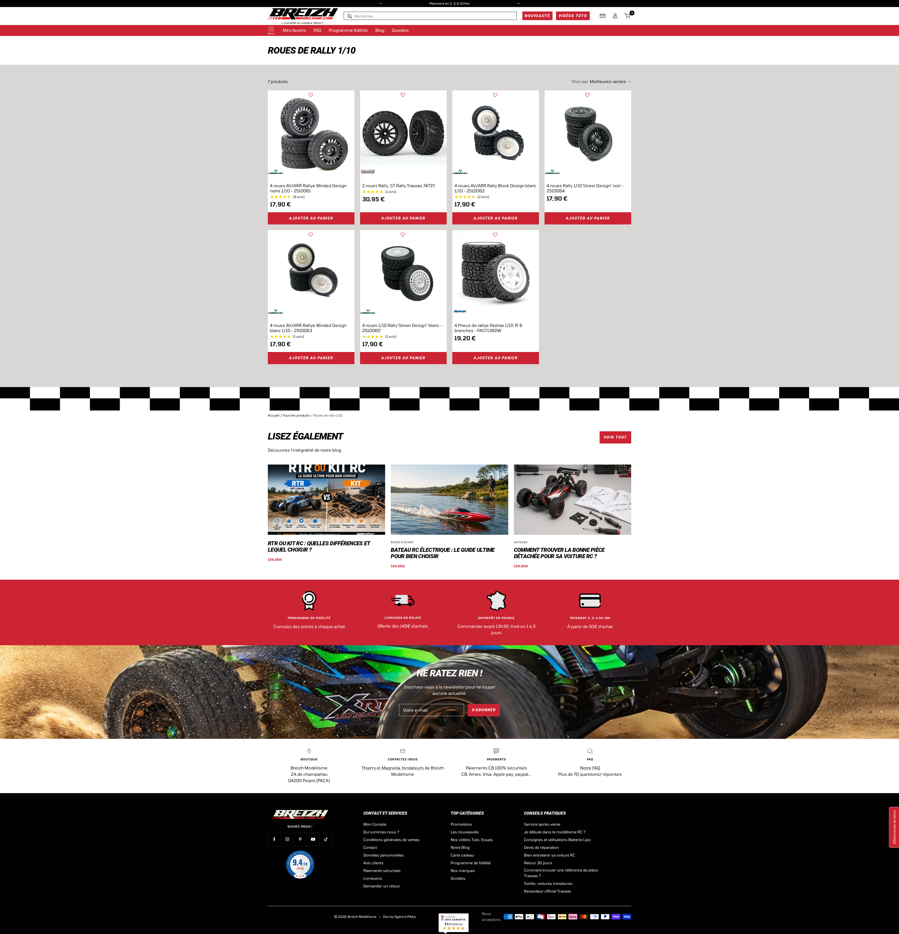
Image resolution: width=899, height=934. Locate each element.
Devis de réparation (541, 847)
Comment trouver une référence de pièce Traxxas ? (561, 873)
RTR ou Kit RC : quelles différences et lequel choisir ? (319, 546)
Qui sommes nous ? (381, 832)
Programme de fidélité (471, 863)
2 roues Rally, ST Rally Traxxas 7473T (398, 185)
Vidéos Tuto (573, 16)
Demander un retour (381, 886)
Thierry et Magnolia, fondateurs (392, 767)
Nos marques (463, 870)
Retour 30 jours (538, 863)
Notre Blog (460, 847)
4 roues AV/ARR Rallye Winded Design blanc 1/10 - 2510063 (308, 328)
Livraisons (372, 878)
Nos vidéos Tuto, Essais (472, 839)
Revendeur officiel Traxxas (547, 891)
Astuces (521, 542)
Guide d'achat (402, 542)
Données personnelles (383, 855)
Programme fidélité (348, 30)
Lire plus (275, 559)
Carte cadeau (462, 855)
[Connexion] (615, 16)
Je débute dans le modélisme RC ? (555, 832)
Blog (379, 30)
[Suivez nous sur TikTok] (325, 839)
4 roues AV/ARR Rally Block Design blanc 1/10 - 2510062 (495, 188)
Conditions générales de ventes (391, 839)
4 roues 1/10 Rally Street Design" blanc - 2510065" (402, 328)
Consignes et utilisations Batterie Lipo (557, 839)
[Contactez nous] (602, 15)
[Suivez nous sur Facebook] (274, 839)
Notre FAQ (590, 767)
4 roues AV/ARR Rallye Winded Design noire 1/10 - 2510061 (308, 188)
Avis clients (373, 863)
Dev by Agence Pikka (399, 917)
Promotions (461, 824)
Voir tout (615, 437)
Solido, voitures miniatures (548, 883)
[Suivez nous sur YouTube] (312, 839)
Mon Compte (374, 824)
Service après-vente (542, 824)
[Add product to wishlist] (310, 95)
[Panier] (627, 15)
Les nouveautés (465, 832)
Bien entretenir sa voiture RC (549, 855)
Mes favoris (294, 30)
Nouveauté (537, 16)
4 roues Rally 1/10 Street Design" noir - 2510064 (585, 188)
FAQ (317, 30)
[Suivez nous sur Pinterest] (300, 839)
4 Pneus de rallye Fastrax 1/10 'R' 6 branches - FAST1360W (488, 328)
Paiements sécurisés (382, 870)
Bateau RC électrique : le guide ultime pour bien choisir (442, 553)
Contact (370, 847)
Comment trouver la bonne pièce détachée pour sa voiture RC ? (559, 553)
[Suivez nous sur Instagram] (287, 839)
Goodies (400, 30)
